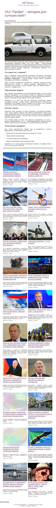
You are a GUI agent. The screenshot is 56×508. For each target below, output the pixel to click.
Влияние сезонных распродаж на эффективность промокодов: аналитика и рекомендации (14, 414)
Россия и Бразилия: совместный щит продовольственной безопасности (15, 243)
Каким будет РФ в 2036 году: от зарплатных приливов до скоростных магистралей (14, 380)
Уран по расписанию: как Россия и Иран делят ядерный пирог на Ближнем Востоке (15, 277)
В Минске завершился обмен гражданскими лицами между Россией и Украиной (39, 345)
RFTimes (28, 2)
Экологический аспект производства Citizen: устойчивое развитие (11, 449)
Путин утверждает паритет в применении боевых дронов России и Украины (38, 277)
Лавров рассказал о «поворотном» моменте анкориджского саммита (12, 174)
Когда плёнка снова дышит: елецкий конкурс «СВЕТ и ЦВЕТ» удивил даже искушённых (38, 485)
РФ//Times (23, 504)
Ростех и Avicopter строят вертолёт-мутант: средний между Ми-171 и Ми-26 (12, 209)
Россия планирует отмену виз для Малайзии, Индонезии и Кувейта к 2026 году (39, 174)
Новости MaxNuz (4, 501)
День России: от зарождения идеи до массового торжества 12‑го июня (14, 311)
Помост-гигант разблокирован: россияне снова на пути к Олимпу (39, 209)
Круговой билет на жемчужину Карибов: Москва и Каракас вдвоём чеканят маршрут (14, 484)
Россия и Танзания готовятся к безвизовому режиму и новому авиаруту (39, 449)
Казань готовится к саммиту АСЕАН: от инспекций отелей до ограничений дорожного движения (40, 415)
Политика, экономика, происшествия (28, 5)
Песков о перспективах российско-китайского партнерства (36, 380)
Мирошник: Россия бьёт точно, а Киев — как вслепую (40, 310)
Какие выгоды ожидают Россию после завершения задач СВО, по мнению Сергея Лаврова (14, 345)
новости (32, 504)
